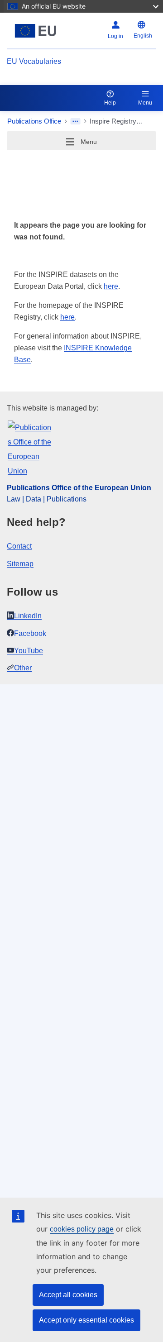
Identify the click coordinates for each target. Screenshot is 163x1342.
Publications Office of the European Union (79, 488)
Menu (145, 103)
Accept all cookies (68, 1295)
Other (23, 668)
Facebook (30, 633)
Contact (19, 546)
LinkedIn (28, 616)
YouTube (28, 650)
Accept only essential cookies (86, 1320)
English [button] (143, 36)
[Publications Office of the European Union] (35, 31)
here (111, 286)
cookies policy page (82, 1229)
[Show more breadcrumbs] (75, 121)
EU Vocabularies (34, 61)
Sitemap (20, 564)
